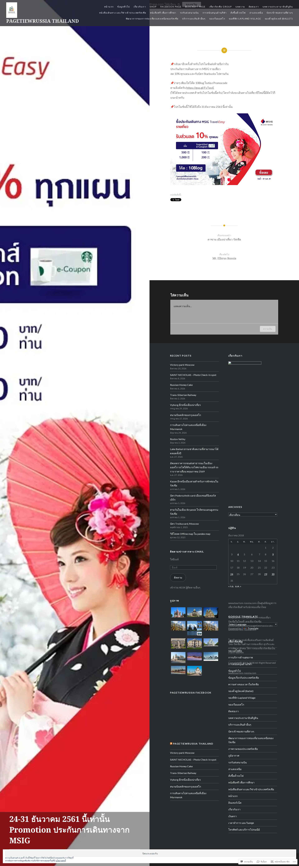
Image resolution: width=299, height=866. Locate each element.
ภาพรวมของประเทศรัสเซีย (243, 748)
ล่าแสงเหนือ (256, 12)
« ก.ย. (231, 586)
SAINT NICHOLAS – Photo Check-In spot (193, 374)
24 (231, 574)
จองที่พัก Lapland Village (245, 18)
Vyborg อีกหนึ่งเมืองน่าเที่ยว (185, 404)
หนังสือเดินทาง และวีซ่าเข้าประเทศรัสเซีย (122, 12)
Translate (253, 628)
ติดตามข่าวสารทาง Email (187, 551)
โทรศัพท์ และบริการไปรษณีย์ (244, 829)
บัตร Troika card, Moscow (184, 523)
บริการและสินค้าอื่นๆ (194, 18)
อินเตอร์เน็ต (235, 802)
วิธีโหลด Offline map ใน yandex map (190, 533)
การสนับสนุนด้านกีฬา (215, 12)
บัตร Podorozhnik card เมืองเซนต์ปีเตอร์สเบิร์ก (193, 497)
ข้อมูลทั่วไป (123, 6)
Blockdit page (195, 6)
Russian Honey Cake (181, 384)
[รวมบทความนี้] (171, 743)
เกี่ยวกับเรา (140, 6)
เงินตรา (232, 816)
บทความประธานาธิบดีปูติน (278, 6)
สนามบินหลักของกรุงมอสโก (185, 414)
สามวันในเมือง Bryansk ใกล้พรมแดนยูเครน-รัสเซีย (194, 511)
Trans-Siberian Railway (183, 394)
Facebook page (170, 6)
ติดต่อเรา (254, 6)
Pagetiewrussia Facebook (190, 692)
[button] (178, 612)
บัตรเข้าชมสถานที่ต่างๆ (280, 12)
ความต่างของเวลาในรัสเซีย (243, 684)
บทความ (240, 6)
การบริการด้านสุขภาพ (240, 657)
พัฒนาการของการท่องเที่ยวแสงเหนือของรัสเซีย (152, 18)
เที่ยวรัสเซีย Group (220, 6)
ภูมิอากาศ (233, 755)
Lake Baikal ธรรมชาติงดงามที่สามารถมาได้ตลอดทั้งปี (194, 451)
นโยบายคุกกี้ (61, 860)
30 (273, 574)
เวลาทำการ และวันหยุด (241, 822)
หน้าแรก (109, 6)
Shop (153, 6)
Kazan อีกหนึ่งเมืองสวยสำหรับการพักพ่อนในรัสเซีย (194, 483)
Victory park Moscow (182, 364)
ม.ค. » (238, 586)
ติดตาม (178, 577)
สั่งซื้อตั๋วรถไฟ (238, 12)
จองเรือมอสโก (217, 18)
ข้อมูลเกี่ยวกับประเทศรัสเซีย (243, 677)
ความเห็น (267, 328)
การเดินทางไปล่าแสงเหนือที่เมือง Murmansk (188, 426)
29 (265, 574)
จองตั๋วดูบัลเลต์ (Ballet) (279, 18)
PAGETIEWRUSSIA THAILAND (42, 21)
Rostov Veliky (177, 439)
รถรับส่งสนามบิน (189, 12)
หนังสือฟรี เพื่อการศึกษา (163, 12)
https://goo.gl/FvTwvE (200, 87)
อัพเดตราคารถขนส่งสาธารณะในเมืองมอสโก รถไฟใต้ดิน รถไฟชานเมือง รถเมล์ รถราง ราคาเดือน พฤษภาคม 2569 (194, 467)
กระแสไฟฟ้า (235, 650)
